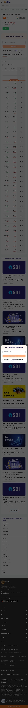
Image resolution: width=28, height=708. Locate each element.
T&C (14, 359)
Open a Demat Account (14, 356)
